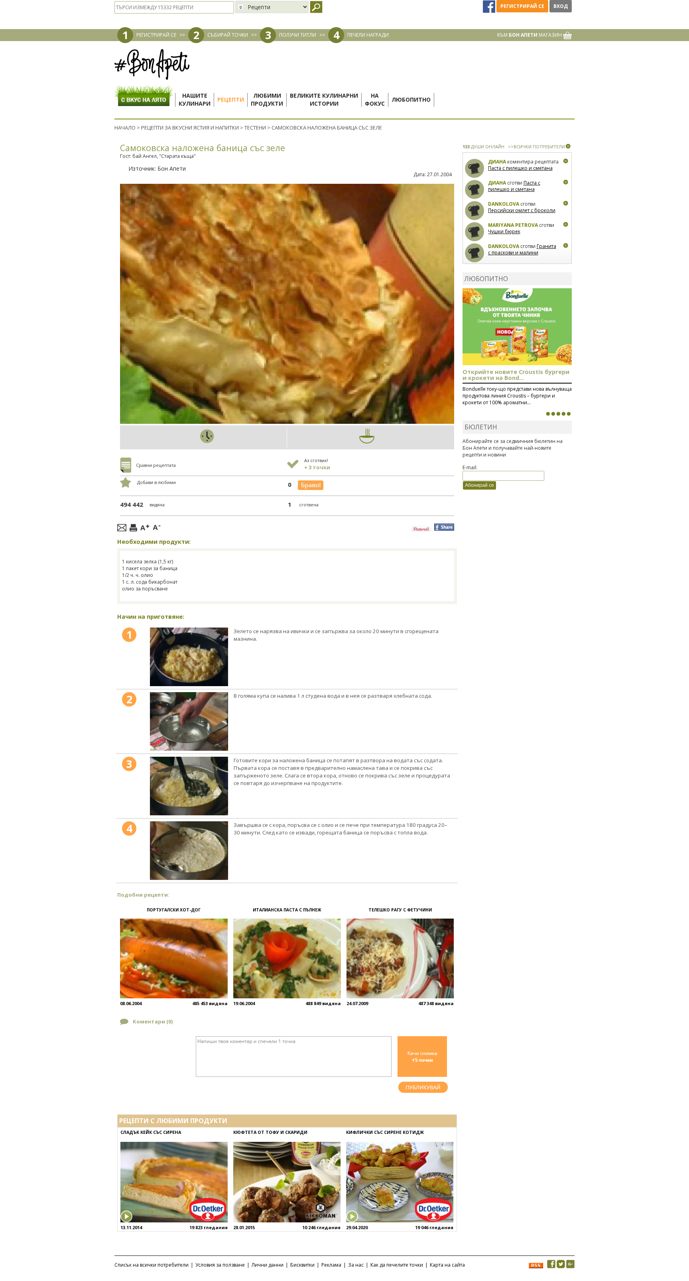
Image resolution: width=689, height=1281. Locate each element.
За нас (356, 1264)
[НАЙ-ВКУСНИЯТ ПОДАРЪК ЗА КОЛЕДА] (558, 414)
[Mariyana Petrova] (474, 232)
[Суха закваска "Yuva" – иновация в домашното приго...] (548, 414)
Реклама (331, 1264)
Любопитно (411, 99)
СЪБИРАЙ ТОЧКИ (227, 34)
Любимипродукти (267, 99)
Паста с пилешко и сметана (520, 168)
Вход (560, 6)
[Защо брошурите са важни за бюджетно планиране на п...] (569, 414)
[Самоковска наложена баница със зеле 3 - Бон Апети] (189, 786)
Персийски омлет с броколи (521, 210)
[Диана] (474, 168)
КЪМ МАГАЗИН (530, 34)
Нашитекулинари (195, 99)
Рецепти (230, 99)
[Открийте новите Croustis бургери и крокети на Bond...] (553, 414)
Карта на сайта (447, 1264)
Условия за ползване (220, 1264)
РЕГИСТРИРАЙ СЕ (156, 34)
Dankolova (503, 204)
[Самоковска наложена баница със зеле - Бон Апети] (189, 657)
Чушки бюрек (504, 231)
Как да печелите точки (396, 1264)
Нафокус (375, 99)
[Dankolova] (474, 210)
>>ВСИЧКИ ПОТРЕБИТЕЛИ (536, 147)
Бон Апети (171, 168)
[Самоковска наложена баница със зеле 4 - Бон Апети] (189, 850)
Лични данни (267, 1264)
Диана (497, 161)
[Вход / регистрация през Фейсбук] (489, 6)
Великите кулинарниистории (324, 99)
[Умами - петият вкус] (563, 414)
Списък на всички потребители (151, 1264)
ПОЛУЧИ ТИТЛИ (297, 34)
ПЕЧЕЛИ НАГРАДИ (368, 34)
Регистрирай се (522, 6)
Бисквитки (302, 1264)
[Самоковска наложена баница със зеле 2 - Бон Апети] (189, 721)
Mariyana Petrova (513, 225)
